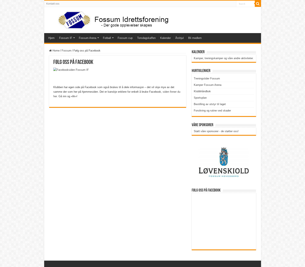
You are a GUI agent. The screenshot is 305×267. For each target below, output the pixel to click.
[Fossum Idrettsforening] (109, 19)
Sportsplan (200, 97)
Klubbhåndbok (202, 91)
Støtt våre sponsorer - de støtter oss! (216, 131)
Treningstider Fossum (207, 78)
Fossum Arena (87, 38)
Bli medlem (195, 38)
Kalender (165, 38)
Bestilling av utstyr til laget (210, 104)
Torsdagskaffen (146, 38)
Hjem (51, 38)
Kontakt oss (52, 3)
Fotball (107, 38)
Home (56, 50)
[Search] (258, 4)
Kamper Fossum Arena (207, 84)
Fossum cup (125, 38)
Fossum (66, 50)
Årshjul (179, 38)
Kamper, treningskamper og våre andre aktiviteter (223, 58)
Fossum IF (65, 38)
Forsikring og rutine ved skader (212, 110)
